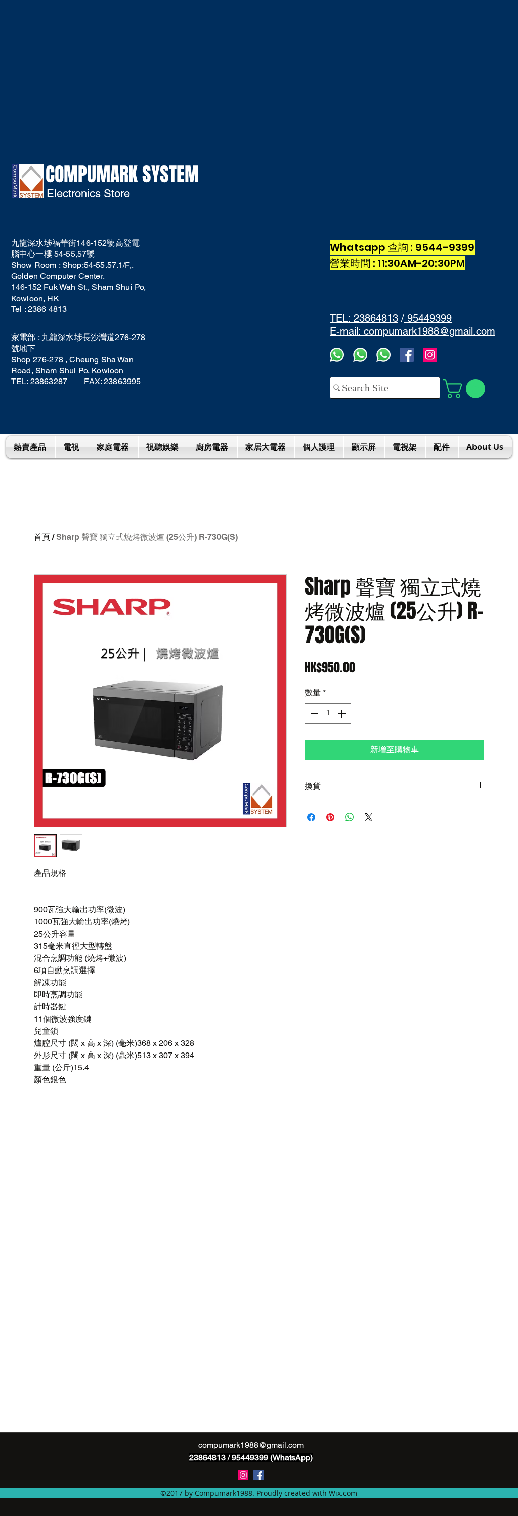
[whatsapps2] (360, 355)
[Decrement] (313, 713)
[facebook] (407, 355)
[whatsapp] (383, 355)
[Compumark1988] (258, 1475)
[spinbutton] (327, 713)
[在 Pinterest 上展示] (330, 817)
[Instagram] (430, 355)
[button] (466, 388)
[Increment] (342, 713)
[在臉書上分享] (311, 817)
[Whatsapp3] (337, 355)
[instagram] (243, 1475)
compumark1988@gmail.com (251, 1445)
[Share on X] (369, 817)
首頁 (42, 537)
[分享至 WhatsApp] (349, 817)
